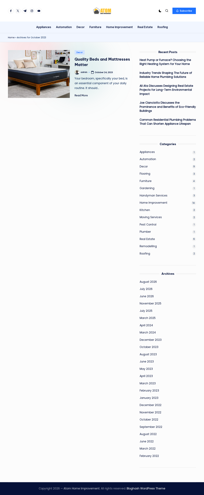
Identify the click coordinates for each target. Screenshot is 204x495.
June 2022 (147, 441)
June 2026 (147, 296)
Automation (148, 159)
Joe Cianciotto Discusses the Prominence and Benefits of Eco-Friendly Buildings (168, 107)
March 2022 (148, 449)
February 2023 (149, 390)
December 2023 (151, 340)
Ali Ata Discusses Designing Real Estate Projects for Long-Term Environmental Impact (166, 90)
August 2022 (148, 434)
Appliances (147, 152)
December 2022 (150, 405)
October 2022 (149, 419)
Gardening (147, 188)
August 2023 (148, 354)
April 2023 (146, 376)
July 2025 (146, 311)
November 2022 (150, 412)
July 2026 (146, 289)
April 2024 (146, 325)
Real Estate (147, 239)
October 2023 (149, 347)
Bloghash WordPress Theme (146, 488)
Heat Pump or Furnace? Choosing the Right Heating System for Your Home (165, 62)
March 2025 (148, 318)
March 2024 (148, 332)
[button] (184, 10)
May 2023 (146, 369)
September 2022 (151, 427)
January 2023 (149, 398)
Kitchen (145, 210)
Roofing (145, 253)
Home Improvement (153, 203)
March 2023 (148, 383)
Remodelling (148, 246)
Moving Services (151, 217)
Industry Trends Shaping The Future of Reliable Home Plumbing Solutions (166, 75)
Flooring (145, 174)
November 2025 (150, 303)
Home (11, 37)
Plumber (145, 232)
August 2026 (148, 282)
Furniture (146, 181)
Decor (79, 52)
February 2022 (149, 456)
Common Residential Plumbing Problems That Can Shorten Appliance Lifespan (168, 122)
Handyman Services (153, 195)
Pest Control (148, 224)
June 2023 (147, 361)
